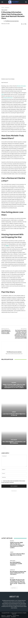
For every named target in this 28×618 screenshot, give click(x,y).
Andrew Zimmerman (8, 97)
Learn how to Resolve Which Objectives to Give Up (14, 414)
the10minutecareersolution (12, 21)
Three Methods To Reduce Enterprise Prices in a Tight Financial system (5, 332)
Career (14, 411)
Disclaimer (13, 616)
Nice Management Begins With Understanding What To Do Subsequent (18, 573)
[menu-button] (2, 2)
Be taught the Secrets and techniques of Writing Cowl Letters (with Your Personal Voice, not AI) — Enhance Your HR (17, 582)
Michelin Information (21, 86)
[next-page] (5, 447)
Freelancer (7, 7)
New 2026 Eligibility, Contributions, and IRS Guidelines (14, 442)
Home (2, 7)
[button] (26, 2)
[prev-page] (2, 447)
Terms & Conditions (5, 616)
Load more (13, 587)
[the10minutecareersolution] (2, 21)
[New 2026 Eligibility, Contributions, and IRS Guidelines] (14, 431)
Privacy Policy (16, 615)
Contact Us (9, 615)
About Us (3, 615)
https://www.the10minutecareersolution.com (14, 353)
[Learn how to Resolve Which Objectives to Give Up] (14, 403)
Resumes (14, 382)
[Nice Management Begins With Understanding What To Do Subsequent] (5, 572)
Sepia (2, 94)
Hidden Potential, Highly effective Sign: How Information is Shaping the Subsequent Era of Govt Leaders (14, 386)
